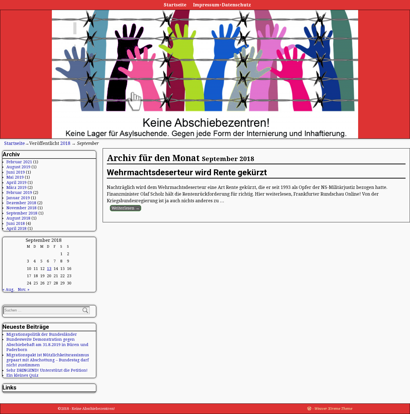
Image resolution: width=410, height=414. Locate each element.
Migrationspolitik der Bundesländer (41, 334)
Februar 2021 (19, 162)
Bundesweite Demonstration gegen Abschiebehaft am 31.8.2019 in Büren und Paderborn (47, 344)
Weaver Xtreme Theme (333, 408)
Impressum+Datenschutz (222, 5)
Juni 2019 (15, 172)
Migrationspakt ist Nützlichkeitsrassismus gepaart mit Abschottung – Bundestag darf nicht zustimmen (47, 360)
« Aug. (9, 289)
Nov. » (23, 289)
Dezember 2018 (21, 203)
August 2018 (18, 218)
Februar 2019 (19, 192)
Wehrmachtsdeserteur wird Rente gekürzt (187, 172)
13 (49, 268)
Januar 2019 (18, 198)
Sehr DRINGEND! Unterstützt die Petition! (47, 370)
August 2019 (18, 167)
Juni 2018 (15, 223)
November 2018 (21, 208)
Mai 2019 (15, 177)
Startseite (175, 5)
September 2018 (21, 213)
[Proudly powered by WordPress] (309, 408)
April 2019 (16, 182)
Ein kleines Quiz (22, 375)
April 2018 (16, 228)
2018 (65, 143)
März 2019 (16, 187)
